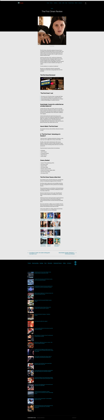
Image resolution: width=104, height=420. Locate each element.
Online (64, 263)
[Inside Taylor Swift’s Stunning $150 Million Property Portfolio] (31, 303)
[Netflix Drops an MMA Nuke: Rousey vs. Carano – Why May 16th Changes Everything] (31, 345)
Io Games (69, 263)
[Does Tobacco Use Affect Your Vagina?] (31, 324)
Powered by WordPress (40, 417)
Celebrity (55, 2)
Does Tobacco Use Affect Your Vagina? (40, 321)
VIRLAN (76, 2)
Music (66, 2)
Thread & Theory (71, 2)
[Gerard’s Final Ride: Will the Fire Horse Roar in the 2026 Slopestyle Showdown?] (31, 331)
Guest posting (35, 263)
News (51, 2)
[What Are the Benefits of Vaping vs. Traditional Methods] (31, 317)
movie (52, 8)
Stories (48, 2)
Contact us (80, 2)
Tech (45, 263)
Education (50, 263)
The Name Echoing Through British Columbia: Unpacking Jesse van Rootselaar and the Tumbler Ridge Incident (43, 392)
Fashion (60, 2)
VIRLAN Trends (33, 417)
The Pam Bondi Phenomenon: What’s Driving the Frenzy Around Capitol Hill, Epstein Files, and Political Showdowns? (43, 406)
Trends (29, 263)
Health (63, 2)
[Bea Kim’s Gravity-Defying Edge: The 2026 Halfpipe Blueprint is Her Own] (31, 401)
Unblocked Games (57, 263)
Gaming (41, 263)
